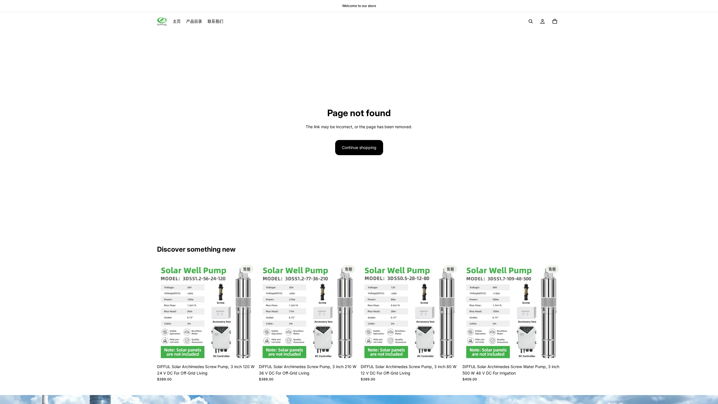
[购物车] (555, 21)
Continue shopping (359, 147)
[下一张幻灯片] (247, 312)
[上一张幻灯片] (165, 312)
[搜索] (530, 21)
